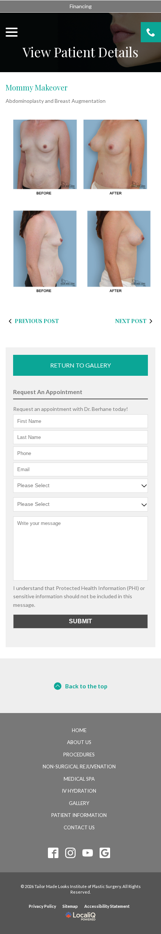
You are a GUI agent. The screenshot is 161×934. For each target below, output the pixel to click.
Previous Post (37, 321)
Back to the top (86, 685)
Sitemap (70, 906)
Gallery (79, 803)
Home (79, 730)
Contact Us (79, 827)
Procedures (79, 755)
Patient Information (79, 815)
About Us (79, 742)
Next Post (130, 321)
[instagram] (71, 853)
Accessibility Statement (107, 906)
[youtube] (88, 853)
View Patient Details (80, 52)
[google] (105, 853)
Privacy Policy (42, 906)
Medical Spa (79, 779)
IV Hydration (79, 791)
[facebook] (53, 853)
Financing (81, 6)
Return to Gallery (80, 365)
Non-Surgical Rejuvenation (79, 766)
